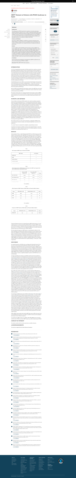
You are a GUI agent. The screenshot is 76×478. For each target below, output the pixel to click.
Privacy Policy (19, 476)
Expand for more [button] (38, 182)
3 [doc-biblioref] (32, 77)
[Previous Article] (44, 23)
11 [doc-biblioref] (25, 262)
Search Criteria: (53, 49)
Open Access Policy (14, 463)
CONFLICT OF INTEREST (7, 36)
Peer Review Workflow (32, 467)
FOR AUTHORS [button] (50, 3)
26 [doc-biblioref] (26, 300)
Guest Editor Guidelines (32, 465)
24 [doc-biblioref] (28, 295)
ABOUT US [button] (27, 3)
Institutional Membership (24, 467)
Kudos (51, 87)
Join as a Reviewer (53, 77)
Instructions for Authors (23, 468)
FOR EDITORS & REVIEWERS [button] (42, 3)
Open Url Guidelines (14, 464)
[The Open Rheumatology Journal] (61, 460)
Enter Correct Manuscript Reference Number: (54, 64)
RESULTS (9, 33)
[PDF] (14, 23)
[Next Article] (45, 23)
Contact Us (22, 476)
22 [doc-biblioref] (39, 293)
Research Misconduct (41, 469)
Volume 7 (15, 5)
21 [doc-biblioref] (32, 293)
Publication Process (32, 468)
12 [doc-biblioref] (15, 258)
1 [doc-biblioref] (14, 69)
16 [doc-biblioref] (27, 259)
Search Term (52, 45)
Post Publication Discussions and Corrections (41, 466)
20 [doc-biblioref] (28, 275)
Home (24, 3)
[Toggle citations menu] (16, 335)
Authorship (22, 464)
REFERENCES (8, 37)
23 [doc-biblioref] (17, 295)
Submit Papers (54, 24)
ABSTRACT (9, 29)
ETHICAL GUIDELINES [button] (33, 3)
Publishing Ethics (41, 468)
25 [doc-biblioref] (29, 295)
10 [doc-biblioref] (17, 262)
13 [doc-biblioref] (16, 258)
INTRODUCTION (8, 30)
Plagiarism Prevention (41, 464)
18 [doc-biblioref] (37, 275)
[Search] (73, 1)
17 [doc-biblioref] (13, 271)
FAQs (12, 462)
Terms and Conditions (13, 476)
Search (57, 57)
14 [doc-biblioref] (26, 259)
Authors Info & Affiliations (22, 20)
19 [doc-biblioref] (21, 273)
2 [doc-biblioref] (17, 74)
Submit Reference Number (54, 69)
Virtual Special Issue (32, 466)
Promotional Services (53, 88)
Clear (53, 57)
